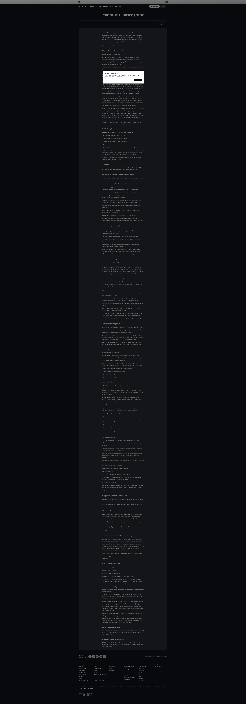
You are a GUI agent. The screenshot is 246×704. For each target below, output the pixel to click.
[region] (123, 77)
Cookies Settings (108, 79)
